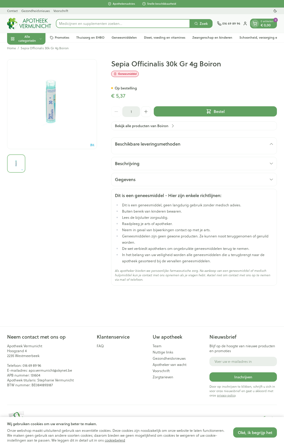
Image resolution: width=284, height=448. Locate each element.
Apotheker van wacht (169, 364)
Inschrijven (243, 376)
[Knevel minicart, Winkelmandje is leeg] (255, 24)
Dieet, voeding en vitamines (164, 37)
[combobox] (123, 23)
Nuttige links (163, 352)
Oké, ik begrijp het (255, 432)
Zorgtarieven (163, 377)
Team (157, 345)
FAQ (100, 345)
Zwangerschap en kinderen (212, 37)
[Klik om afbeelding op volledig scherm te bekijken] (52, 104)
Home (11, 48)
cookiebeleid (115, 440)
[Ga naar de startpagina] (29, 23)
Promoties (62, 37)
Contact (12, 10)
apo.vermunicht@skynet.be (50, 370)
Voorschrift (60, 10)
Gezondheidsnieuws (35, 10)
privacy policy (226, 395)
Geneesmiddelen (124, 37)
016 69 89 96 (32, 365)
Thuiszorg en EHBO (90, 37)
